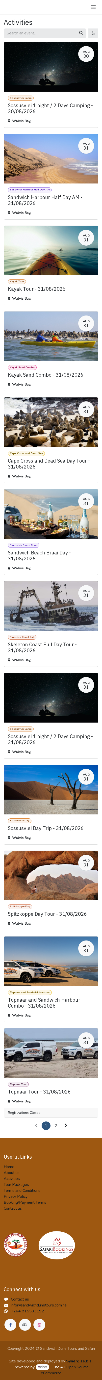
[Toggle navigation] (93, 7)
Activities (12, 1178)
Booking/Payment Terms (25, 1202)
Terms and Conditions (22, 1190)
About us (12, 1172)
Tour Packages (16, 1184)
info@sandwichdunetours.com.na (39, 1305)
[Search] (81, 33)
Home (9, 1167)
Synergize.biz (78, 1361)
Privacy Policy (15, 1196)
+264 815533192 (27, 1311)
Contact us (13, 1208)
